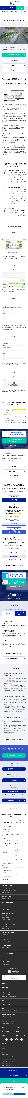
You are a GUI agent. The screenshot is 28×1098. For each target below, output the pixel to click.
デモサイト (14, 65)
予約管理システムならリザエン (8, 11)
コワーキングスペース (20, 876)
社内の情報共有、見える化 (8, 1023)
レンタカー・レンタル (20, 829)
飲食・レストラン (19, 826)
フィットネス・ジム (7, 820)
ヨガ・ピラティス (19, 831)
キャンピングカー (7, 831)
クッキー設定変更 (6, 1065)
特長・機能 (14, 60)
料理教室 (5, 852)
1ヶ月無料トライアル (14, 55)
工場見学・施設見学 (19, 859)
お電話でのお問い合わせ (14, 594)
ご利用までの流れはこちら (13, 658)
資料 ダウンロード (4, 8)
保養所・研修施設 (7, 870)
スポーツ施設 (18, 820)
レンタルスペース (7, 876)
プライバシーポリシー (17, 1091)
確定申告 (17, 843)
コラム (17, 1031)
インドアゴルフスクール (7, 855)
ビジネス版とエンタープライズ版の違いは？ (14, 609)
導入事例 (13, 70)
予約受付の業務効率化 (7, 1019)
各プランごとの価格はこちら (13, 565)
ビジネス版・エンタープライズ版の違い (10, 1010)
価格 (3, 1000)
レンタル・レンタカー (7, 949)
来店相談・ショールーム (7, 864)
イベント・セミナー (19, 870)
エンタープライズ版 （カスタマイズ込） (20, 613)
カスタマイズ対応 (6, 992)
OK (20, 1094)
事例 (3, 1027)
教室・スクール (6, 850)
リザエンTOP (5, 983)
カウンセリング (18, 863)
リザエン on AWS (6, 994)
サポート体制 (5, 1054)
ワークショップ (18, 852)
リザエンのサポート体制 (12, 711)
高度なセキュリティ (7, 990)
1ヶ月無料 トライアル (20, 8)
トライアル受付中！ (17, 513)
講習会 (4, 872)
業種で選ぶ (17, 11)
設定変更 (8, 1094)
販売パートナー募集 (20, 1035)
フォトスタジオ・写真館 (7, 835)
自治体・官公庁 (6, 840)
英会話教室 (17, 850)
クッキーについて (7, 1091)
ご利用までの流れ (6, 1004)
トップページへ (14, 475)
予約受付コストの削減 (7, 1016)
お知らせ (4, 1035)
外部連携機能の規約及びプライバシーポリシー (12, 1059)
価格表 (6, 732)
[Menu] (26, 8)
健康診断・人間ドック (20, 834)
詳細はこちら (13, 552)
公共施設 (5, 845)
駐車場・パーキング (7, 822)
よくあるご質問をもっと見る (13, 739)
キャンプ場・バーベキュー (7, 860)
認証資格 (4, 1048)
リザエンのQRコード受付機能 (9, 996)
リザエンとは (5, 987)
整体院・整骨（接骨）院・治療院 (20, 823)
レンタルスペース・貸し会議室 (20, 873)
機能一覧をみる (13, 471)
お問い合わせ (12, 7)
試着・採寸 (5, 867)
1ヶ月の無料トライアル (15, 755)
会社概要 (4, 1046)
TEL (13, 791)
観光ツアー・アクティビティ (20, 855)
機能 (3, 1008)
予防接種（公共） (7, 843)
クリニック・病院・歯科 (20, 846)
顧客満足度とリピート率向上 (8, 1021)
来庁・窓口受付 (18, 840)
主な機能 (13, 524)
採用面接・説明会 (19, 867)
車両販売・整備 (6, 829)
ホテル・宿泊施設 (7, 826)
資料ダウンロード (14, 769)
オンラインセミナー (19, 838)
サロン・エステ (6, 838)
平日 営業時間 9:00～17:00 (13, 800)
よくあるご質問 (5, 1031)
